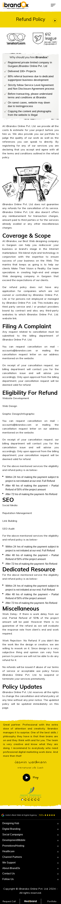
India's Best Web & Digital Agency (21, 815)
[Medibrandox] (30, 901)
